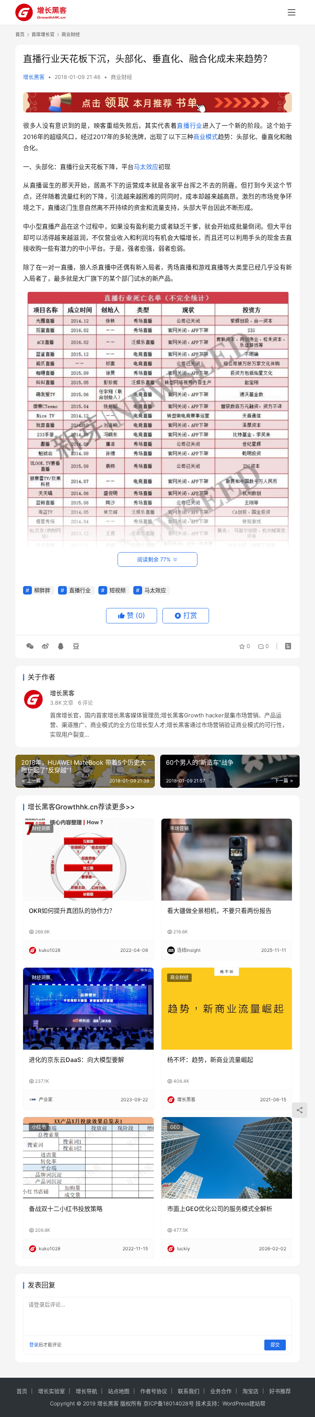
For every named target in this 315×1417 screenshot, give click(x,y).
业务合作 (221, 1391)
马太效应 (146, 167)
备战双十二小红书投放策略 (66, 1209)
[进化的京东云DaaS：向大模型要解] (88, 1009)
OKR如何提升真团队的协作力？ (72, 911)
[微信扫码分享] (30, 646)
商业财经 (121, 77)
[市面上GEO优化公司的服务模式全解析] (226, 1158)
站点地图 (118, 1391)
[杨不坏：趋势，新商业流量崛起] (226, 1009)
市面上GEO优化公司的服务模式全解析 (219, 1209)
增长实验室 (51, 1391)
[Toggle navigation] (292, 12)
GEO (175, 1127)
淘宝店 (250, 1391)
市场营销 (179, 828)
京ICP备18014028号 (168, 1403)
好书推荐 (280, 1391)
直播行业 (189, 125)
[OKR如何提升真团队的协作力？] (88, 860)
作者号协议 (153, 1391)
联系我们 (188, 1391)
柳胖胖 (42, 590)
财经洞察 (41, 828)
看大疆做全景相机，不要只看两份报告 (219, 911)
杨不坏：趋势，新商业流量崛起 (210, 1060)
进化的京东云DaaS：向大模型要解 (76, 1060)
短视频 (117, 590)
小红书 (39, 1127)
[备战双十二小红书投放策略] (88, 1158)
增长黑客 (34, 77)
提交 (275, 1345)
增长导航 (86, 1391)
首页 (20, 34)
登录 (33, 1345)
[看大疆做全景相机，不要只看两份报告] (226, 860)
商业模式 (205, 137)
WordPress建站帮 (243, 1403)
